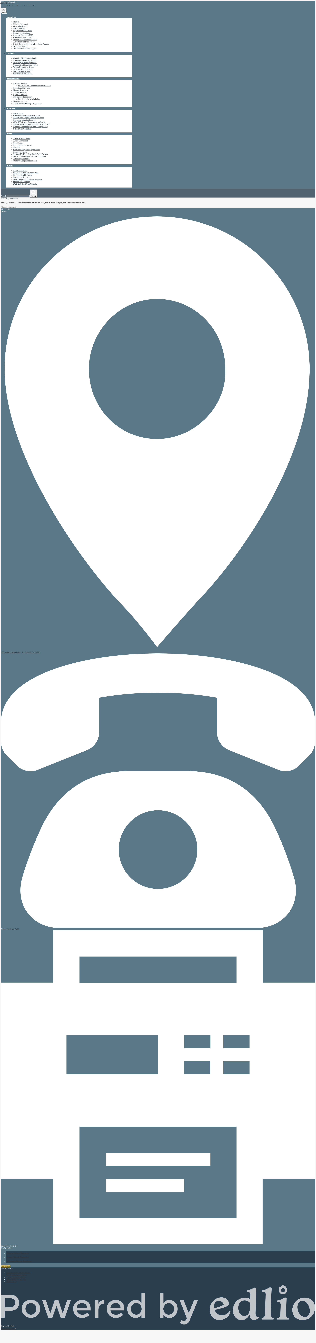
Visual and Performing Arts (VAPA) (27, 103)
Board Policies (19, 28)
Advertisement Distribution (23, 42)
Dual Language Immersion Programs (27, 179)
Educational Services (21, 88)
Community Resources (22, 37)
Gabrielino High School (22, 74)
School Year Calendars (22, 129)
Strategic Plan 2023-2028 (23, 35)
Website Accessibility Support (25, 48)
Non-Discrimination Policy (16, 1275)
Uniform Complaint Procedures (18, 1273)
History (16, 22)
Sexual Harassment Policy (16, 1277)
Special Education (20, 95)
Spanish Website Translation (18, 1257)
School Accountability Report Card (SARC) (30, 127)
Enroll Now (5, 1266)
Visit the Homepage (8, 207)
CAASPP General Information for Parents (29, 122)
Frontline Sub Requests (22, 145)
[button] (11, 17)
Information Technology (22, 97)
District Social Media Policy (29, 99)
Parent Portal (18, 113)
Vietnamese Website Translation (19, 1261)
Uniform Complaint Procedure (25, 161)
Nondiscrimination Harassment (25, 40)
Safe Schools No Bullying (16, 1279)
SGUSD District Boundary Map (26, 173)
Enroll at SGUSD (20, 170)
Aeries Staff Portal (20, 141)
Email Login (18, 143)
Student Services (19, 92)
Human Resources (20, 90)
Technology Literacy (21, 159)
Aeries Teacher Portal (21, 139)
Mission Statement (20, 24)
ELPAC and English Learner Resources (28, 118)
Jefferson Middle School (22, 69)
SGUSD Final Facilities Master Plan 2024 (34, 86)
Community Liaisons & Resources (26, 115)
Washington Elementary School (25, 65)
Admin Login (11, 1282)
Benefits (16, 147)
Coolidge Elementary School (24, 58)
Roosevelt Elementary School (24, 60)
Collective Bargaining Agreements (26, 150)
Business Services (20, 83)
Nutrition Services (20, 101)
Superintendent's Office (22, 31)
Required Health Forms (22, 175)
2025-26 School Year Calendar (25, 184)
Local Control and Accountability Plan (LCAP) (31, 124)
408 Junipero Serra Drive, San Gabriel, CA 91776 (20, 652)
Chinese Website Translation (18, 1253)
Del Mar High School (21, 71)
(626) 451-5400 (13, 929)
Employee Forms (20, 152)
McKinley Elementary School (25, 63)
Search (3, 196)
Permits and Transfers (21, 177)
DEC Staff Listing (20, 46)
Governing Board (20, 26)
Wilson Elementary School (23, 67)
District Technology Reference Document (29, 156)
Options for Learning (21, 182)
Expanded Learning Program (24, 120)
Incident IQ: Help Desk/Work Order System (30, 154)
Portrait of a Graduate (21, 33)
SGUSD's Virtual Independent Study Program (31, 44)
